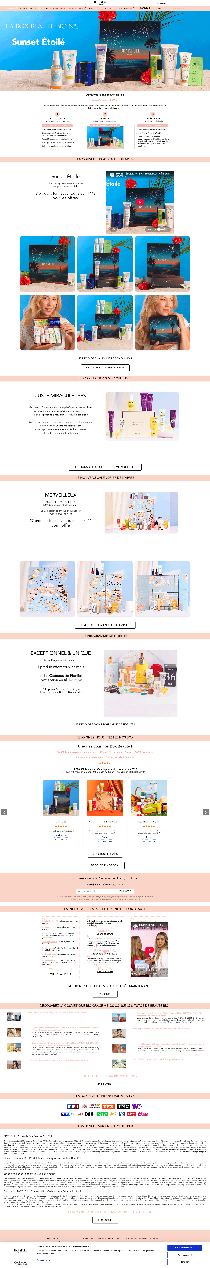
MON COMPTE (161, 3)
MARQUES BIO (110, 9)
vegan (136, 1185)
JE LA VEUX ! (105, 1084)
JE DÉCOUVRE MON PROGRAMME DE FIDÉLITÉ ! (105, 724)
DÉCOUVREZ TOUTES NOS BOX (105, 367)
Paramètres (42, 1260)
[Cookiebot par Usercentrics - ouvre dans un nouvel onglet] (20, 1263)
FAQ (160, 9)
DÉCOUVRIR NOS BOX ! (105, 865)
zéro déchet (113, 1185)
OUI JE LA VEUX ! (60, 974)
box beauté (46, 923)
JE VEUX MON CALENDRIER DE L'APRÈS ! (105, 625)
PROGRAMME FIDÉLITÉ (128, 9)
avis (114, 100)
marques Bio (23, 1204)
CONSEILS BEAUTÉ (177, 8)
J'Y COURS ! (105, 994)
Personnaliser (183, 1255)
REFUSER (184, 1262)
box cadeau (46, 964)
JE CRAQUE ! (105, 1220)
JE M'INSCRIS (125, 891)
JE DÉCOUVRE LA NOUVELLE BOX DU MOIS (105, 358)
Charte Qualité (148, 133)
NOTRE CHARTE (95, 9)
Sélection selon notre (54, 146)
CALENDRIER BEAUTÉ (77, 9)
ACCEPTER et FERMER (185, 1248)
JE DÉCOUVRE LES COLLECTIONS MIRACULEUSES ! (105, 467)
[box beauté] (105, 51)
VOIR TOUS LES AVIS (105, 854)
